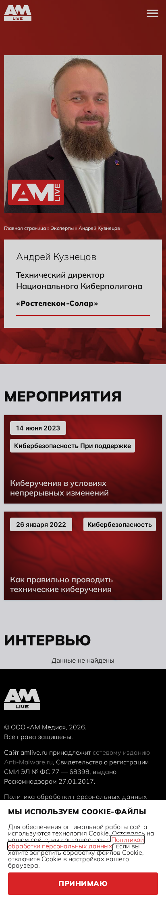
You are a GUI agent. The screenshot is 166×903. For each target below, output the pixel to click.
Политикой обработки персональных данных (76, 842)
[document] (83, 451)
